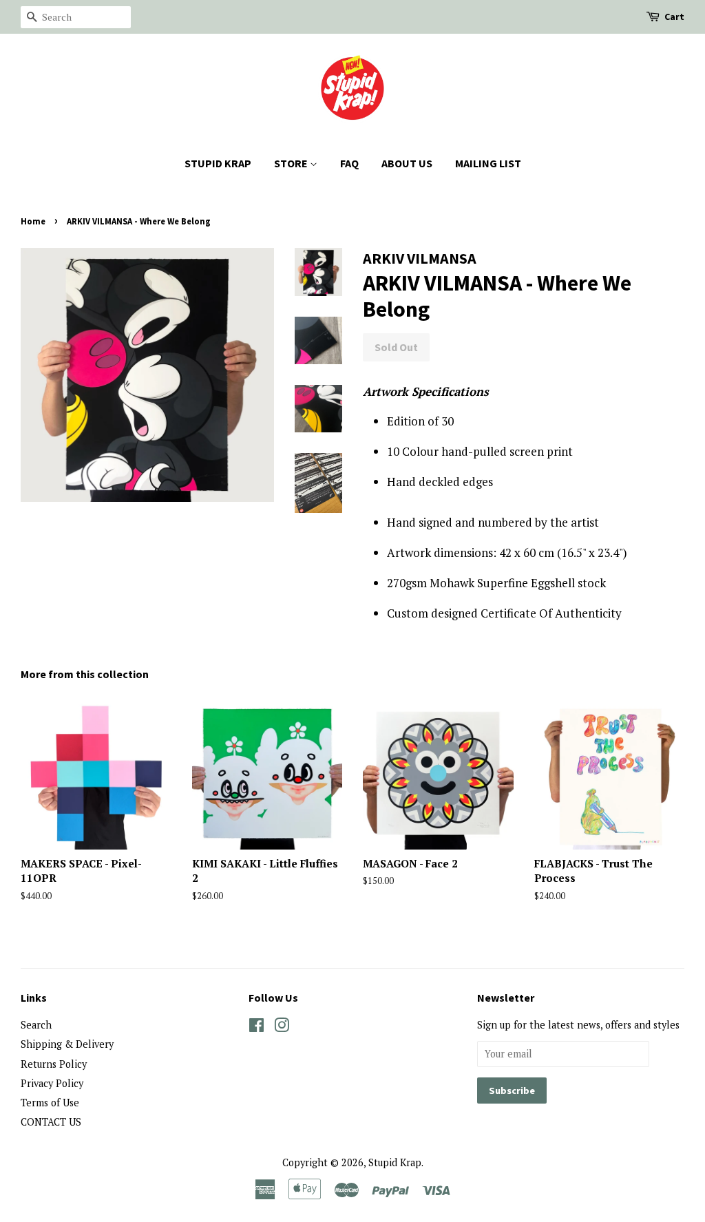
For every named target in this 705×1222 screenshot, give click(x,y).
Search (36, 1024)
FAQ (349, 163)
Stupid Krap (394, 1162)
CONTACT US (51, 1121)
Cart (674, 16)
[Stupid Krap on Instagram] (281, 1027)
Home (33, 221)
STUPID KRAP (218, 163)
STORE (292, 163)
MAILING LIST (488, 163)
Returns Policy (54, 1064)
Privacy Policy (52, 1083)
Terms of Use (50, 1102)
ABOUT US (406, 163)
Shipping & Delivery (67, 1044)
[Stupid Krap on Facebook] (256, 1027)
